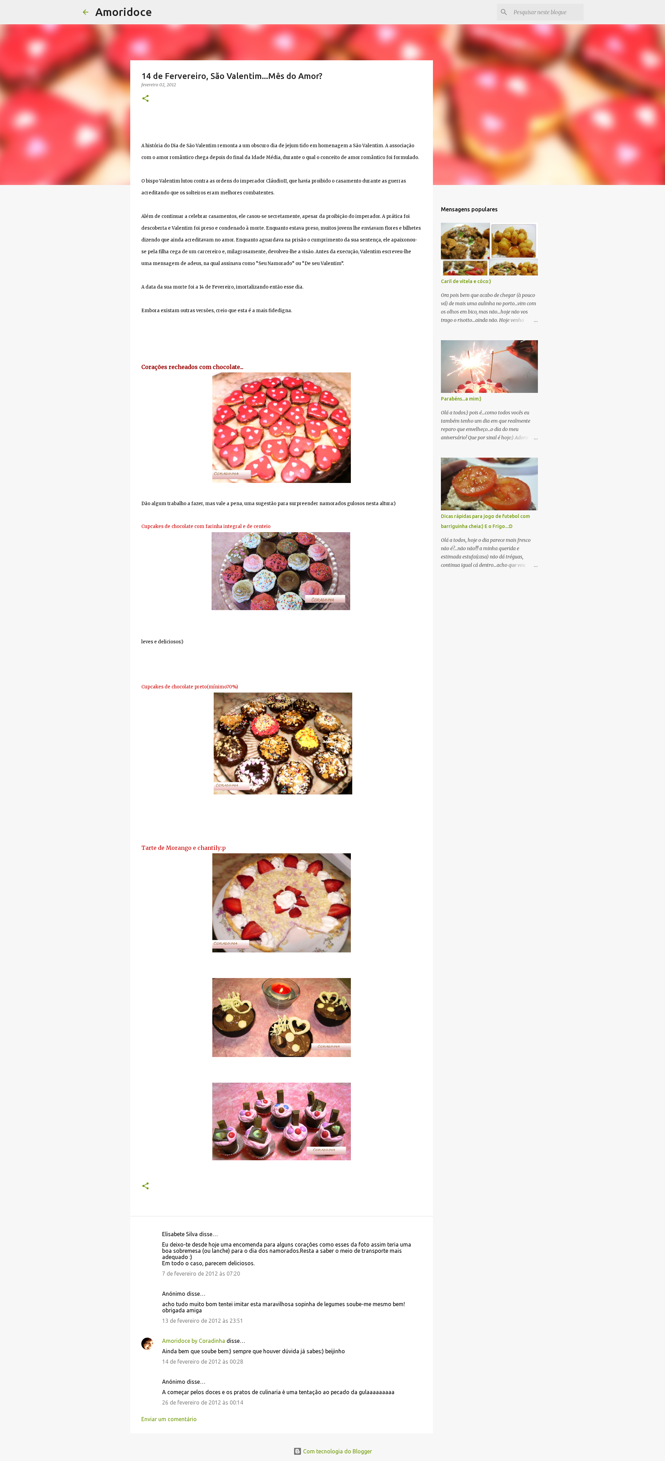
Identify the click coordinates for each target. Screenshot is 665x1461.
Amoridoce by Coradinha (194, 1341)
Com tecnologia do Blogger (337, 1451)
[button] (145, 99)
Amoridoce (123, 12)
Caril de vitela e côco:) (466, 281)
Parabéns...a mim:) (461, 399)
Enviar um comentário (169, 1419)
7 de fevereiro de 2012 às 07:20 (201, 1273)
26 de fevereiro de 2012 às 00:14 (202, 1402)
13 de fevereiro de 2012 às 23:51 (202, 1321)
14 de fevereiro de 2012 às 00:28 (202, 1361)
